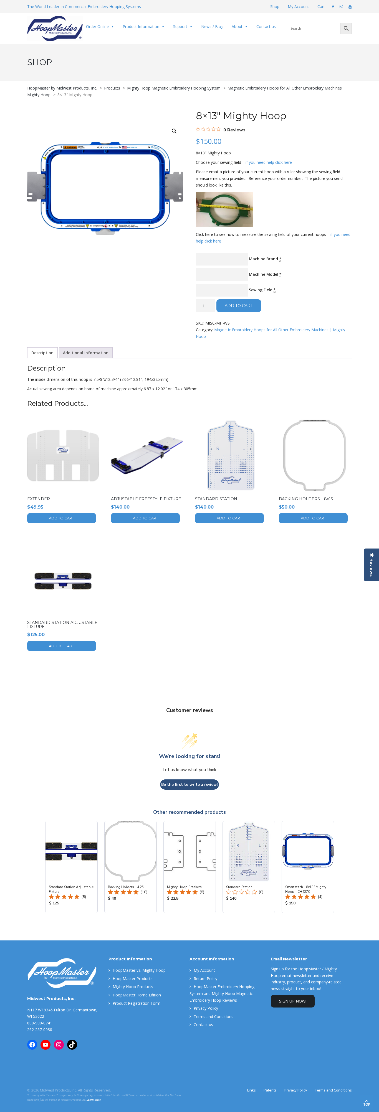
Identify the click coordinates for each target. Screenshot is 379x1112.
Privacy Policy (206, 1008)
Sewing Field (262, 289)
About (237, 26)
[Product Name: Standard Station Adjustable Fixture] (71, 867)
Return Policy (205, 978)
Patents (270, 1090)
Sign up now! (292, 1001)
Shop (274, 6)
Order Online (97, 26)
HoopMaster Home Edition (137, 995)
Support (180, 26)
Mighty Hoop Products (133, 986)
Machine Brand (265, 258)
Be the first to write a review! (189, 784)
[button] (174, 131)
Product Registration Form (136, 1003)
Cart (321, 6)
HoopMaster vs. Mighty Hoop (139, 970)
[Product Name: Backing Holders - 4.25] (130, 867)
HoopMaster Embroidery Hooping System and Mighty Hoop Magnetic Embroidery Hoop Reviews (222, 993)
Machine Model (265, 274)
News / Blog (212, 26)
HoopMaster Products (133, 978)
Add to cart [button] (61, 518)
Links (251, 1090)
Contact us (266, 26)
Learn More (94, 1099)
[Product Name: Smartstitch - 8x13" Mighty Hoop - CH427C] (308, 867)
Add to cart (239, 305)
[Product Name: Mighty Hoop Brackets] (189, 867)
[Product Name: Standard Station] (249, 867)
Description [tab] (42, 352)
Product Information (141, 26)
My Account (298, 6)
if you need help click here (269, 162)
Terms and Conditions (213, 1016)
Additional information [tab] (85, 352)
